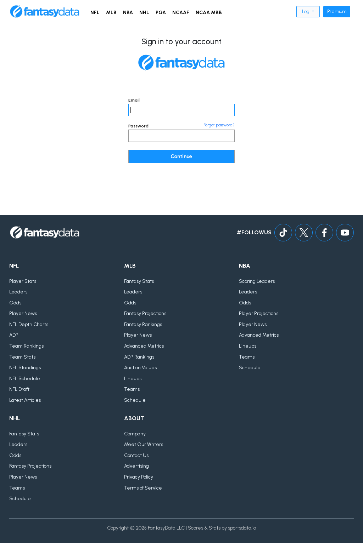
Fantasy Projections (145, 313)
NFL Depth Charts (28, 324)
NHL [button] (144, 13)
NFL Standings (25, 368)
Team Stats (22, 357)
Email (134, 100)
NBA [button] (128, 13)
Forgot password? (219, 125)
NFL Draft (19, 389)
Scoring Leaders (257, 281)
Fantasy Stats (139, 281)
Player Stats (22, 281)
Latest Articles (25, 400)
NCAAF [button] (180, 13)
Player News (23, 313)
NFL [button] (95, 13)
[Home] (44, 12)
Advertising (136, 466)
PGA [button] (161, 13)
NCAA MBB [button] (209, 13)
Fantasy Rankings (143, 324)
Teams (132, 389)
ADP (13, 335)
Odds (15, 303)
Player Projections (258, 313)
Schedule (135, 400)
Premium (336, 11)
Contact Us (136, 455)
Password (138, 126)
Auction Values (140, 368)
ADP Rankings (139, 357)
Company (135, 434)
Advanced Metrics (144, 346)
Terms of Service (143, 488)
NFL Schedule (24, 379)
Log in (308, 11)
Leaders (18, 292)
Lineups (132, 379)
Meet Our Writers (143, 444)
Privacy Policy (138, 477)
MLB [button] (111, 13)
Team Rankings (26, 346)
